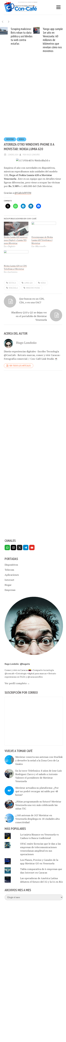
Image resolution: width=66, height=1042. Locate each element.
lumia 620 (28, 282)
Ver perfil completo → (17, 683)
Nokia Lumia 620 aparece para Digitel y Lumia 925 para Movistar (15, 240)
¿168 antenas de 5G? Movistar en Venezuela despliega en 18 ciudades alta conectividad (37, 819)
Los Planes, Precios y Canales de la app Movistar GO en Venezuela (39, 861)
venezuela (13, 287)
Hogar (8, 585)
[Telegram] (25, 547)
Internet (9, 580)
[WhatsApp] (7, 547)
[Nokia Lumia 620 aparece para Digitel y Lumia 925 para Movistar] (16, 229)
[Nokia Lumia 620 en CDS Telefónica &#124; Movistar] (16, 257)
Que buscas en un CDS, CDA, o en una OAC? (31, 300)
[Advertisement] (33, 100)
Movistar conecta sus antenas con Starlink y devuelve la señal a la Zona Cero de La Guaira (39, 760)
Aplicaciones (12, 574)
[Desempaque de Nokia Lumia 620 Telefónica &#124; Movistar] (43, 229)
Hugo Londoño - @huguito (17, 663)
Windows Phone (33, 287)
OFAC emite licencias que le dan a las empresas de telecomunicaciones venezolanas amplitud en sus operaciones (40, 849)
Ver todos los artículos (20, 365)
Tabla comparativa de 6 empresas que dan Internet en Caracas (41, 870)
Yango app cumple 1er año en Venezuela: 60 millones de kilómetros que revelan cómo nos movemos (53, 40)
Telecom (9, 569)
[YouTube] (32, 547)
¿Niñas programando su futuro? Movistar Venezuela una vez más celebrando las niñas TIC (38, 805)
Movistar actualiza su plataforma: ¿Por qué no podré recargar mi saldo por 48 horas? (37, 791)
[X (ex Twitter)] (19, 547)
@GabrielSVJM (22, 192)
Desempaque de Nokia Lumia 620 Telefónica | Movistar (42, 240)
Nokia (21, 139)
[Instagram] (13, 547)
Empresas (10, 590)
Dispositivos (11, 564)
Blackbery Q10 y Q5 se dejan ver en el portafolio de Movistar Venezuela (29, 316)
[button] (8, 21)
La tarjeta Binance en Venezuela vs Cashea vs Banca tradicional (39, 836)
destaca (12, 282)
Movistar (10, 139)
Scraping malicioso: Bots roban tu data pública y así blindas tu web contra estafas (21, 36)
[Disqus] (33, 415)
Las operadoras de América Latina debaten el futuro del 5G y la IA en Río (41, 880)
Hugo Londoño (33, 154)
